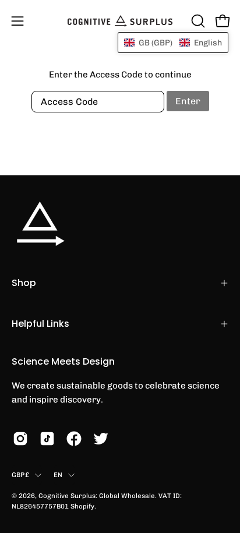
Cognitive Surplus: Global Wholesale (96, 496)
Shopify (82, 506)
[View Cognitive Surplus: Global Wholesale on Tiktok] (47, 438)
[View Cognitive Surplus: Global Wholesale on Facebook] (74, 438)
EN (58, 475)
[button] (197, 21)
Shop (24, 283)
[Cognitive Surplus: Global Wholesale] (120, 21)
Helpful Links (40, 323)
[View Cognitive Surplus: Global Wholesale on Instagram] (20, 438)
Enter (187, 101)
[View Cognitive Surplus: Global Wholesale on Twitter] (101, 438)
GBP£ (20, 475)
